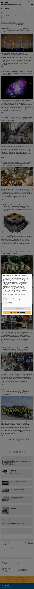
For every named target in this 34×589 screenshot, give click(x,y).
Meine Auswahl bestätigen (17, 308)
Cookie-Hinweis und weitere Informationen (14, 294)
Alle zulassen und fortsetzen (17, 312)
